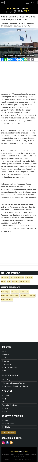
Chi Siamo (6, 395)
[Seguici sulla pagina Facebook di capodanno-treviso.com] (7, 443)
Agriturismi (4, 277)
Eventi (3, 281)
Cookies (5, 411)
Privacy (5, 408)
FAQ (4, 399)
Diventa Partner (8, 424)
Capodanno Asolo (7, 299)
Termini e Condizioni (9, 405)
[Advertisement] (19, 75)
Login (33, 2)
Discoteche (29, 277)
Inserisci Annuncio (8, 432)
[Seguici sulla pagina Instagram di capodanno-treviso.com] (3, 443)
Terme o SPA (24, 291)
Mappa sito (6, 402)
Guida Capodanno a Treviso (12, 380)
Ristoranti (15, 281)
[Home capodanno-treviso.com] (21, 8)
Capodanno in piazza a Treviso (13, 383)
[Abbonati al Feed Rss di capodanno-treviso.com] (11, 443)
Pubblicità (6, 427)
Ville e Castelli (25, 281)
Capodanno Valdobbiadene (10, 295)
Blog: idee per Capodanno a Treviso (15, 386)
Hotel (9, 281)
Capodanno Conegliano (27, 295)
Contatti (5, 421)
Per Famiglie (5, 291)
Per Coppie (14, 291)
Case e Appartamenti (17, 277)
